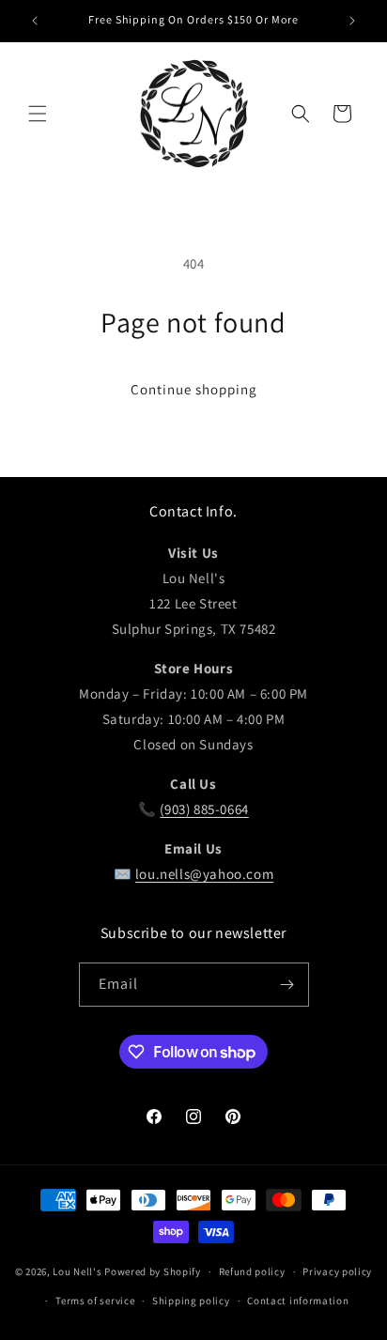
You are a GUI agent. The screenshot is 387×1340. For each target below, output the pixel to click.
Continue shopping (194, 389)
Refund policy (252, 1271)
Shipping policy (191, 1300)
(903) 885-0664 (204, 809)
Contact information (297, 1300)
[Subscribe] (287, 985)
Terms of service (94, 1300)
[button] (37, 113)
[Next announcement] (352, 20)
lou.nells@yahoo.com (204, 874)
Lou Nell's (77, 1271)
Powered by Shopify (152, 1271)
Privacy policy (337, 1271)
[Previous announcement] (34, 20)
